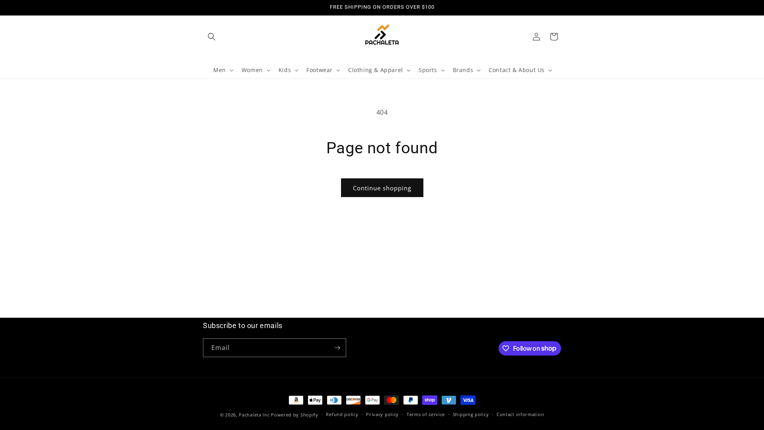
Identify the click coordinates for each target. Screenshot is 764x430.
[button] (211, 36)
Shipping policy (471, 414)
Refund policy (342, 414)
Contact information (520, 414)
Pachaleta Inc (254, 415)
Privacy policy (382, 414)
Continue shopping (382, 188)
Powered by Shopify (294, 415)
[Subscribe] (337, 347)
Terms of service (426, 414)
